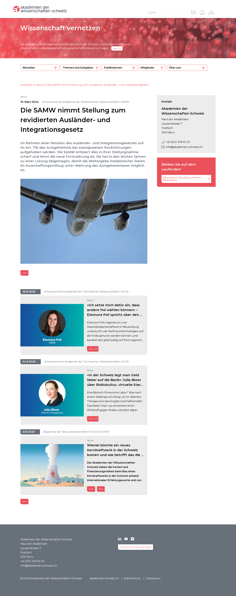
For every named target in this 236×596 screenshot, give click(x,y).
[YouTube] (126, 538)
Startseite (26, 84)
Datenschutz (132, 578)
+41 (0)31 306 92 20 (178, 142)
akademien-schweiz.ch (104, 578)
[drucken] (202, 12)
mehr (24, 273)
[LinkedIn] (119, 538)
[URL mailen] (193, 12)
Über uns (117, 48)
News (40, 84)
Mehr (100, 489)
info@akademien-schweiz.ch (184, 147)
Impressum (153, 578)
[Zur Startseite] (51, 9)
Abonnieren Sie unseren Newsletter (135, 547)
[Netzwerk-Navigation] (211, 12)
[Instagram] (132, 538)
